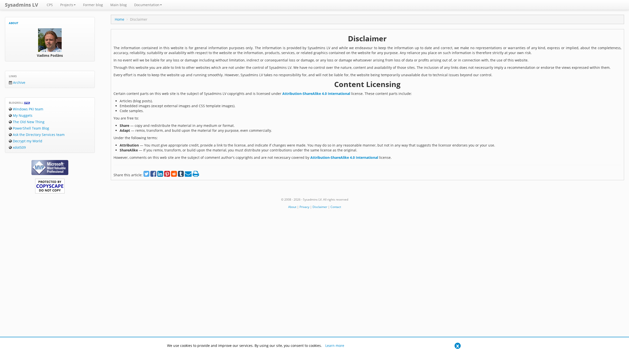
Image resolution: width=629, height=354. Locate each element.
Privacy (304, 207)
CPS (50, 4)
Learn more (334, 345)
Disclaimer (320, 207)
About (13, 23)
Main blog (118, 4)
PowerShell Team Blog (30, 128)
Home (119, 19)
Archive (18, 82)
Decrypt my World (27, 141)
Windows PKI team (27, 109)
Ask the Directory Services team (38, 134)
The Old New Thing (28, 121)
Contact (335, 207)
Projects (66, 4)
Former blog (93, 4)
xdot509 (19, 147)
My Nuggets (22, 115)
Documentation (146, 4)
